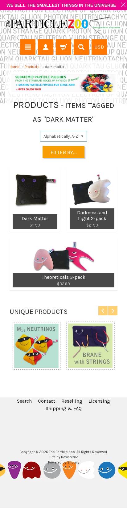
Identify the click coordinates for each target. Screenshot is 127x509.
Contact (46, 401)
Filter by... (64, 152)
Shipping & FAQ (64, 408)
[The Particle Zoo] (63, 25)
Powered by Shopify (63, 462)
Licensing (99, 401)
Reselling (71, 401)
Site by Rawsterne (63, 457)
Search (24, 401)
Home (14, 67)
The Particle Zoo (62, 452)
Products (32, 67)
